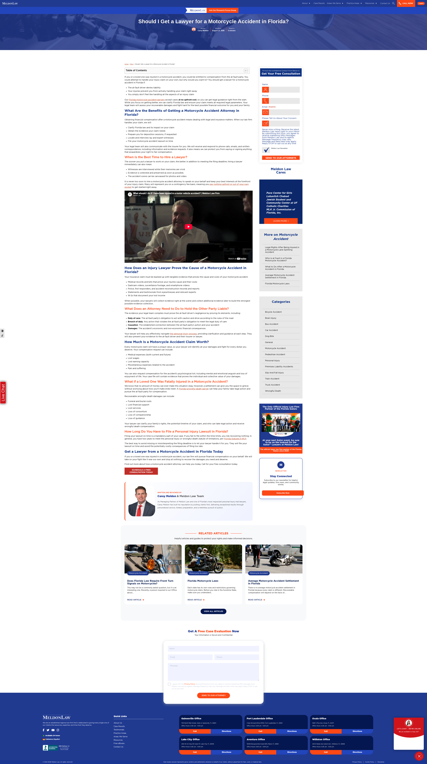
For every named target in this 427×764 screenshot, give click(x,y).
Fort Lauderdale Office (260, 719)
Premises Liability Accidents (279, 367)
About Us (118, 723)
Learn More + (281, 221)
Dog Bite (269, 336)
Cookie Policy (369, 762)
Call (195, 731)
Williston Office (321, 739)
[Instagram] (58, 730)
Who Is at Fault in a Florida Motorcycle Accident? (278, 259)
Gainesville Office (191, 719)
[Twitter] (48, 730)
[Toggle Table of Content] (244, 71)
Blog (131, 64)
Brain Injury (270, 318)
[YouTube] (52, 730)
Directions (226, 731)
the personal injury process (183, 334)
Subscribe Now (282, 493)
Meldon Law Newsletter (279, 148)
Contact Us (385, 3)
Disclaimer (381, 762)
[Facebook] (43, 730)
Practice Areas (353, 3)
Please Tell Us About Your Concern (279, 118)
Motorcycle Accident (275, 348)
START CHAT (408, 741)
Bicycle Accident (273, 312)
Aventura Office (256, 739)
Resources (369, 3)
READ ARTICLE (134, 600)
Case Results (319, 3)
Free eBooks (119, 743)
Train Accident (272, 379)
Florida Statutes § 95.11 (235, 439)
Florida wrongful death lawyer (194, 389)
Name (265, 85)
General (269, 342)
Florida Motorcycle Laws (277, 284)
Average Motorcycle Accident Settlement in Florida (279, 276)
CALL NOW (408, 3)
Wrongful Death (273, 391)
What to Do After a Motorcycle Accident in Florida (280, 268)
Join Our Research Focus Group (222, 10)
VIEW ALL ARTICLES (213, 611)
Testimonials (119, 730)
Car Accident (271, 330)
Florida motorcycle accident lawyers (147, 100)
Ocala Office (319, 719)
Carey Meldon (167, 496)
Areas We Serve (334, 3)
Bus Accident (271, 324)
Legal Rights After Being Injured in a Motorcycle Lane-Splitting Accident (282, 249)
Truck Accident (272, 385)
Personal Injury (272, 361)
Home (126, 64)
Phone (265, 96)
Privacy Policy (357, 762)
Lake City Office (190, 739)
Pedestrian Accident (275, 355)
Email (269, 107)
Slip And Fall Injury (274, 373)
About (305, 3)
